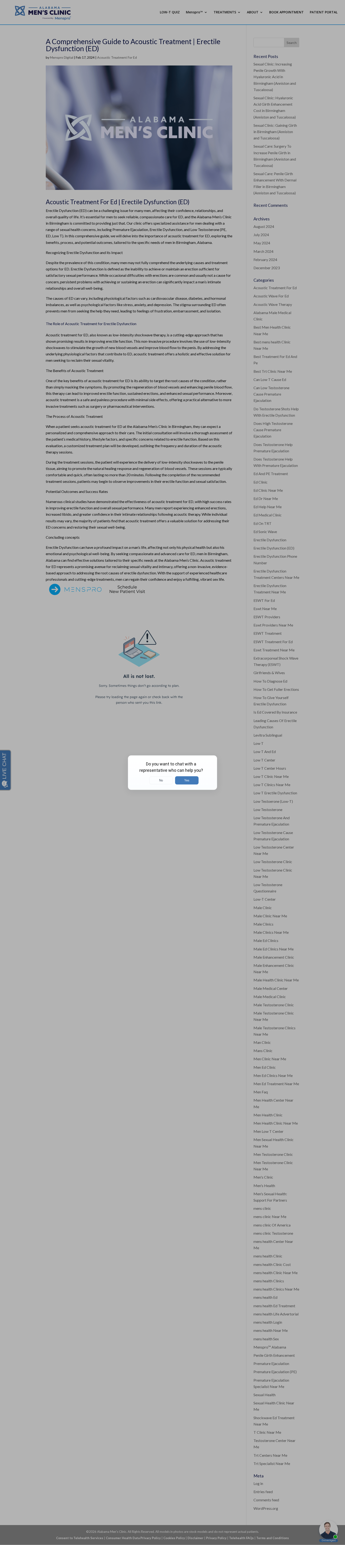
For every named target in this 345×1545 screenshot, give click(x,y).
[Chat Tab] (172, 772)
